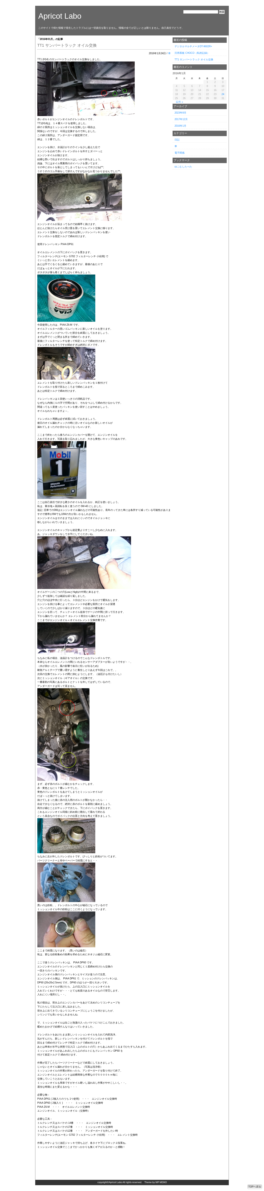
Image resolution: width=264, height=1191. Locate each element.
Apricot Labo (59, 16)
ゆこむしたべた (183, 166)
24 (222, 94)
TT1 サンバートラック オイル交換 (67, 45)
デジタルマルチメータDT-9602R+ (193, 46)
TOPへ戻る (254, 1186)
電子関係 (180, 152)
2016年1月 (180, 125)
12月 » (179, 101)
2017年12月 (181, 119)
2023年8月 (180, 112)
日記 (177, 139)
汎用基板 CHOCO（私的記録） (192, 52)
